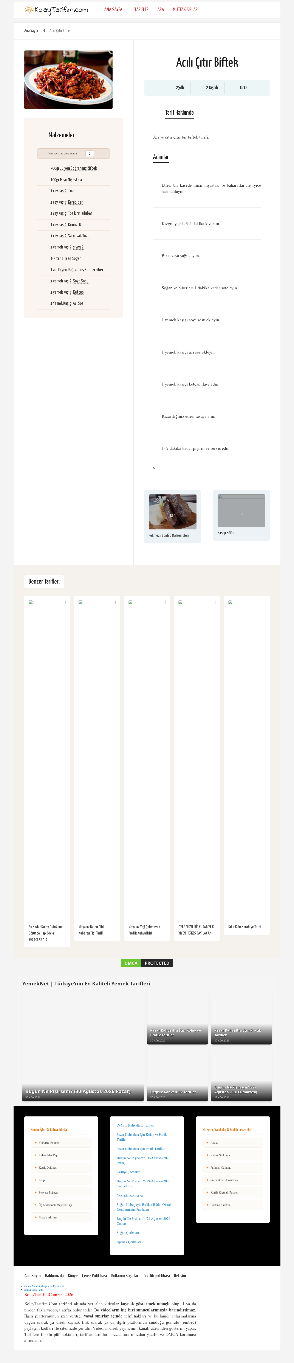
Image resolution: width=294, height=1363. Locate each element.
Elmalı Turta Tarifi (33, 1289)
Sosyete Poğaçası (46, 1192)
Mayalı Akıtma (45, 1217)
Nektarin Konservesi (130, 1195)
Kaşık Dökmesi (45, 1167)
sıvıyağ (78, 247)
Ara (160, 10)
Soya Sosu (80, 281)
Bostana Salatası (218, 1205)
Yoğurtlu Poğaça (46, 1142)
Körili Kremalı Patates (222, 1192)
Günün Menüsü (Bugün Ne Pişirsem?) (44, 1286)
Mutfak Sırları (185, 10)
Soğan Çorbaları (128, 1232)
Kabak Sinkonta (218, 1155)
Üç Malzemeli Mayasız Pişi (53, 1205)
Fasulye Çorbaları (128, 1171)
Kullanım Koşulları (125, 1275)
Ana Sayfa (113, 10)
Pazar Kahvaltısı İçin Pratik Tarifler (140, 1148)
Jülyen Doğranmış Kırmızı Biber (80, 270)
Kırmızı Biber (77, 225)
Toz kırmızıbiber (80, 213)
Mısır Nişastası (71, 180)
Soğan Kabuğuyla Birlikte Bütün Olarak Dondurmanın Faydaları (144, 1207)
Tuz (71, 191)
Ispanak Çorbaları (129, 1242)
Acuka (212, 1142)
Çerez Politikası (94, 1275)
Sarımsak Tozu (79, 236)
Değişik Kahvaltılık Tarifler (135, 1125)
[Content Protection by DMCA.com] (147, 967)
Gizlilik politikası (157, 1275)
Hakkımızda (54, 1275)
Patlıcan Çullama (218, 1167)
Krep (39, 1180)
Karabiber (75, 202)
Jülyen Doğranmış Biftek (78, 168)
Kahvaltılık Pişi (46, 1155)
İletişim (180, 1275)
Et (43, 31)
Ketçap (78, 292)
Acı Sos (78, 303)
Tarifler (141, 10)
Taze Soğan (72, 258)
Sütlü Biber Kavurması (222, 1180)
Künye (73, 1275)
